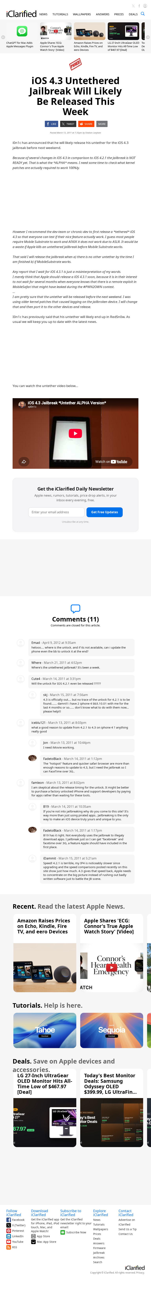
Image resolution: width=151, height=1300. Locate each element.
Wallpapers (100, 1229)
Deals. (22, 1061)
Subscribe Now (76, 1232)
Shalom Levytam (93, 132)
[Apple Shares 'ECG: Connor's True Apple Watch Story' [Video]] (56, 39)
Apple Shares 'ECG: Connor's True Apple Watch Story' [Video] (52, 46)
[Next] (148, 37)
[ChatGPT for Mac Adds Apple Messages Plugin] (22, 39)
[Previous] (3, 37)
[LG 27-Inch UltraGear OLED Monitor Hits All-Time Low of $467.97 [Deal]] (123, 39)
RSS (14, 1247)
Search (97, 1262)
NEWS (43, 14)
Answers (98, 1243)
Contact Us (126, 1234)
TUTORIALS (60, 14)
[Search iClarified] (143, 14)
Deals (96, 1238)
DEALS (133, 14)
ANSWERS (102, 14)
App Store (43, 1236)
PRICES (119, 14)
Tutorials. (27, 1005)
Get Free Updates (104, 512)
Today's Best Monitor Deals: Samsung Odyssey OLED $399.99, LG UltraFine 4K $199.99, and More (110, 1086)
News (96, 1220)
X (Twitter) (18, 1225)
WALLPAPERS (82, 14)
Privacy (140, 1272)
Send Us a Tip (128, 1229)
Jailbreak (99, 1253)
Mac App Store (46, 1242)
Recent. (24, 906)
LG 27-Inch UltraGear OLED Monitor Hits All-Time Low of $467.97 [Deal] (123, 46)
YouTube (17, 1242)
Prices (97, 1234)
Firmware (99, 1248)
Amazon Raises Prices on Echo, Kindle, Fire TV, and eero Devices (88, 46)
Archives (98, 1257)
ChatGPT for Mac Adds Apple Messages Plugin (19, 44)
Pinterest (18, 1231)
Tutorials (99, 1224)
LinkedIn (18, 1236)
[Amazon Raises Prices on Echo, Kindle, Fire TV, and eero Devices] (89, 39)
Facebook (18, 1220)
